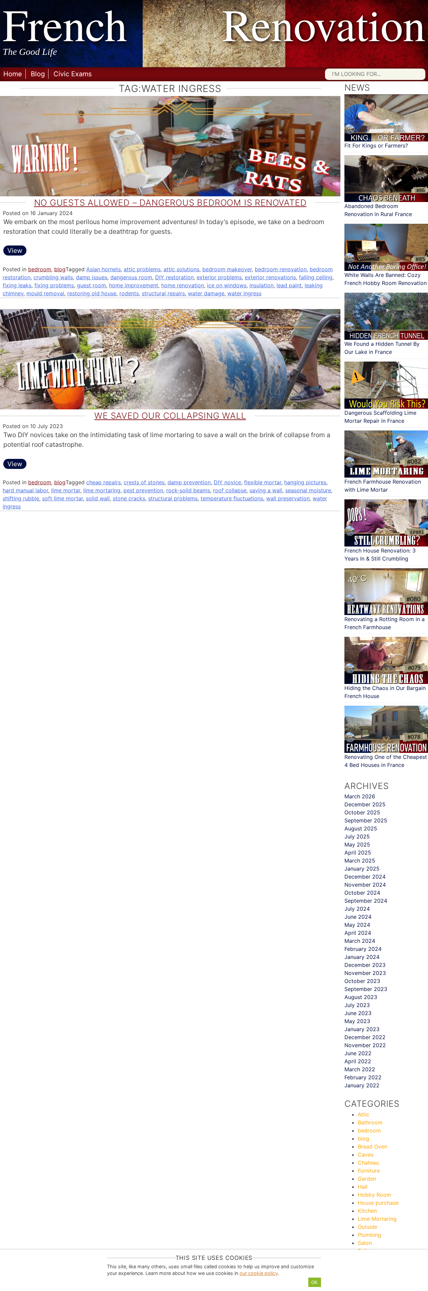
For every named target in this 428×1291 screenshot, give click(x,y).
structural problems (173, 498)
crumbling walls (53, 277)
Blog (38, 74)
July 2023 (357, 1005)
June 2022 (357, 1053)
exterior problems (219, 277)
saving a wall (265, 490)
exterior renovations (270, 277)
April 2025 (357, 852)
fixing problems (54, 285)
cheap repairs (103, 482)
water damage (206, 293)
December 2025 (365, 804)
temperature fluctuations (232, 498)
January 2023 (362, 1029)
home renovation (182, 285)
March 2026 (359, 796)
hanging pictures (305, 482)
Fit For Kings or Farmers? (376, 145)
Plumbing (369, 1234)
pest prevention (143, 490)
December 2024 (365, 876)
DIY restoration (174, 277)
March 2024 (359, 940)
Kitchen (367, 1210)
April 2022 (357, 1061)
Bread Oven (372, 1146)
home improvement (133, 285)
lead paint (289, 285)
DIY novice (227, 482)
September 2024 (365, 900)
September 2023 (365, 989)
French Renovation (214, 23)
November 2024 (365, 884)
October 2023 (362, 981)
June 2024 (357, 916)
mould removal (45, 293)
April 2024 (357, 932)
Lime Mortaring (377, 1218)
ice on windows (226, 285)
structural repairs (163, 293)
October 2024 (362, 892)
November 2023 (365, 973)
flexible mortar (262, 482)
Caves (365, 1154)
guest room (91, 285)
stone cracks (129, 498)
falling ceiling (315, 277)
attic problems (142, 269)
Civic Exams (73, 74)
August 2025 (360, 828)
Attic (363, 1114)
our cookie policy (258, 1273)
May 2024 (357, 924)
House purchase (378, 1202)
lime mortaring (101, 490)
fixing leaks (17, 285)
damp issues (91, 277)
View (14, 250)
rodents (129, 293)
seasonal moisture (308, 490)
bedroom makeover (227, 269)
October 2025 (362, 812)
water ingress (244, 293)
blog (60, 269)
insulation (261, 285)
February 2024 (363, 949)
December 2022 (365, 1037)
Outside (367, 1226)
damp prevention (189, 482)
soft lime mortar (62, 498)
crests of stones (144, 482)
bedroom (39, 269)
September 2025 (365, 820)
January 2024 (362, 957)
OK (314, 1282)
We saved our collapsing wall (170, 415)
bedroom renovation (281, 269)
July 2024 (357, 908)
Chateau (368, 1162)
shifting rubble (21, 498)
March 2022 (359, 1069)
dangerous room (131, 277)
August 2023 (360, 997)
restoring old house (91, 293)
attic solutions (181, 269)
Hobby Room (374, 1194)
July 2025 (357, 836)
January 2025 (362, 868)
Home (12, 74)
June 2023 (357, 1013)
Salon (365, 1242)
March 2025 (359, 860)
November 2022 (365, 1045)
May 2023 (357, 1021)
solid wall (98, 498)
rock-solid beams (188, 490)
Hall (362, 1186)
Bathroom (370, 1122)
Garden (367, 1178)
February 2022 (363, 1077)
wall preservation (288, 498)
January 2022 (362, 1085)
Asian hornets (103, 269)
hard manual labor (25, 490)
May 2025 (357, 844)
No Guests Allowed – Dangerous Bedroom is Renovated (170, 202)
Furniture (369, 1170)
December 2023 (365, 965)
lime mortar (65, 490)
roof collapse (229, 490)
